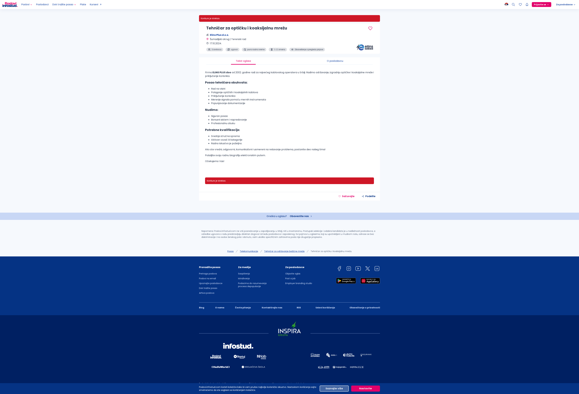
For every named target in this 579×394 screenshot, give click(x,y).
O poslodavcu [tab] (335, 61)
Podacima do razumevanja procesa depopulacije (252, 285)
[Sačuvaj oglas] (370, 28)
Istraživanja (244, 278)
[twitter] (368, 269)
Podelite (370, 196)
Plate (83, 4)
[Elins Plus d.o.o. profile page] (365, 43)
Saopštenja (244, 273)
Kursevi (94, 4)
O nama (219, 307)
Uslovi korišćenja (325, 307)
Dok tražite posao (208, 288)
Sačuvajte (348, 196)
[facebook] (339, 269)
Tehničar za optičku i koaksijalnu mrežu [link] (331, 251)
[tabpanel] (289, 118)
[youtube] (358, 269)
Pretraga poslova (208, 273)
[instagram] (349, 269)
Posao (230, 251)
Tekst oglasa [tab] (243, 61)
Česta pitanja (243, 307)
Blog (201, 307)
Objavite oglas (292, 273)
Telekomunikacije (249, 251)
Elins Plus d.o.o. (219, 35)
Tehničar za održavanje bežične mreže (284, 251)
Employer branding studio (298, 283)
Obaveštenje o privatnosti (365, 307)
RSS (299, 307)
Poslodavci (42, 4)
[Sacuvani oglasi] (520, 4)
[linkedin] (377, 269)
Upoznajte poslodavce (210, 283)
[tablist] (289, 61)
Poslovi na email (207, 278)
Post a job (290, 278)
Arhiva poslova (206, 292)
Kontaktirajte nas (272, 307)
